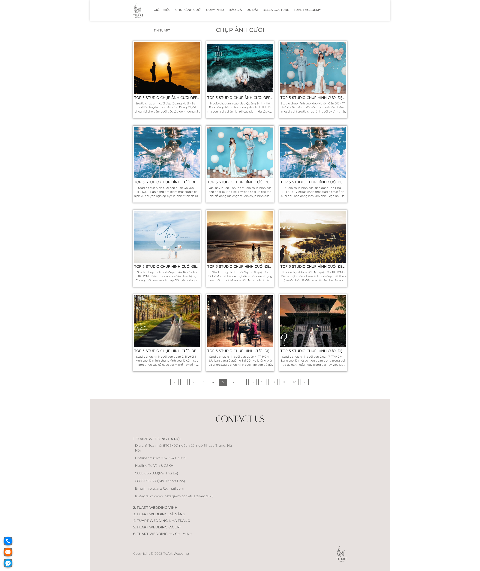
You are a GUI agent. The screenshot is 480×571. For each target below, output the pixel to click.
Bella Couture (275, 10)
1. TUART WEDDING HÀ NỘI (157, 439)
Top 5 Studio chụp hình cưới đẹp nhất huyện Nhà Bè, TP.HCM (240, 182)
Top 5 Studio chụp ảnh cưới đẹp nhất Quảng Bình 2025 (240, 97)
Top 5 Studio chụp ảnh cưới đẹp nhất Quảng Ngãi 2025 (167, 97)
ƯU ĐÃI (252, 10)
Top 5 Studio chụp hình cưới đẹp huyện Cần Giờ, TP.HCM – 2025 (313, 97)
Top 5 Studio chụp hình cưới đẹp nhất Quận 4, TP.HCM (240, 350)
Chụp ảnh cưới (188, 10)
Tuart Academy (307, 10)
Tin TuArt (162, 30)
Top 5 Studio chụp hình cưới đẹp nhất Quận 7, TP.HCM (313, 350)
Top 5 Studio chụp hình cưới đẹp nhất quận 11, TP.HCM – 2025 (313, 266)
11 (284, 382)
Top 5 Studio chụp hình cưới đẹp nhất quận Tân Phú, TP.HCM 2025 (313, 182)
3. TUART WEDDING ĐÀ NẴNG (159, 514)
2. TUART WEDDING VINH (155, 508)
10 (273, 382)
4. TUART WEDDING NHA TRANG (161, 521)
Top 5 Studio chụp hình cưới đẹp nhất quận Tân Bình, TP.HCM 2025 (167, 266)
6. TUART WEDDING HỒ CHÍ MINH (162, 534)
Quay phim (215, 10)
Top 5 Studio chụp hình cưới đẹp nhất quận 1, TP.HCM (240, 266)
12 (294, 382)
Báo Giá (235, 10)
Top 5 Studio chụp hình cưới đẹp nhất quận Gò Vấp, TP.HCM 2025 (167, 182)
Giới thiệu (162, 10)
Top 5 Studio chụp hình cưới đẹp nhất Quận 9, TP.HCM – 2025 (167, 350)
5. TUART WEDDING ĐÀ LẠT (157, 527)
